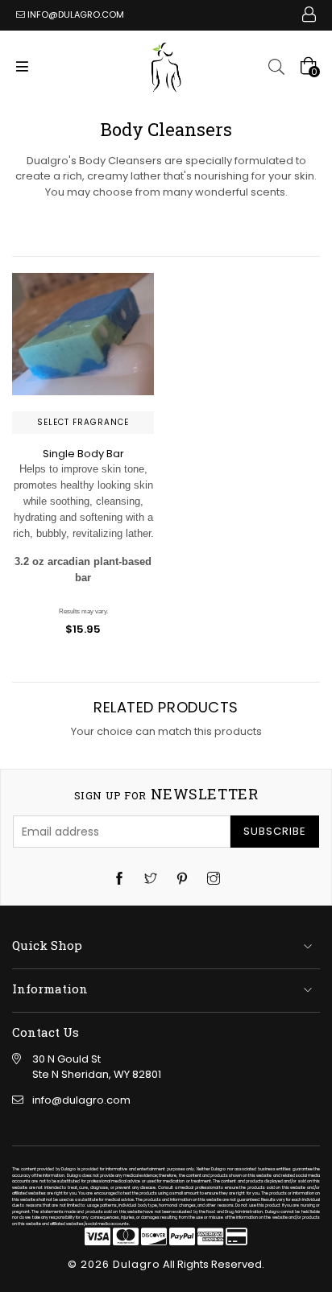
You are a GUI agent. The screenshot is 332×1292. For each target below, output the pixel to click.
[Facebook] (119, 880)
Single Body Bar (83, 453)
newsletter (166, 794)
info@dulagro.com (75, 14)
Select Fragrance (83, 422)
